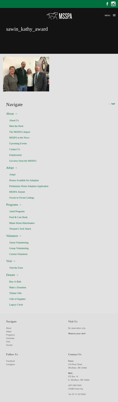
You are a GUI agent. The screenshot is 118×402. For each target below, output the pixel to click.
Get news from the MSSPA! (23, 161)
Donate (10, 274)
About (10, 113)
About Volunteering (18, 242)
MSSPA (59, 16)
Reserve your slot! (76, 333)
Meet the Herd (16, 126)
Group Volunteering (19, 248)
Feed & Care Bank (18, 217)
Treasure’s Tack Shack (20, 228)
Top (113, 103)
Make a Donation (17, 287)
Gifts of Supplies (17, 299)
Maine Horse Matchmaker (22, 223)
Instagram (113, 4)
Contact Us (14, 149)
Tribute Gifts (15, 293)
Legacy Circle (16, 304)
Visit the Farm (16, 267)
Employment (15, 155)
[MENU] (114, 15)
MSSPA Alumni (17, 192)
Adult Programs (17, 211)
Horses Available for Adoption (24, 180)
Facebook (107, 4)
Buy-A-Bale (15, 281)
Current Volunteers (18, 254)
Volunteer (12, 235)
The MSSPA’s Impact (19, 132)
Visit (9, 261)
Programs (12, 204)
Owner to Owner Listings (21, 197)
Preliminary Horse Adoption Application (28, 186)
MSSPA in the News (19, 137)
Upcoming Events (18, 143)
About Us (14, 120)
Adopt (10, 167)
